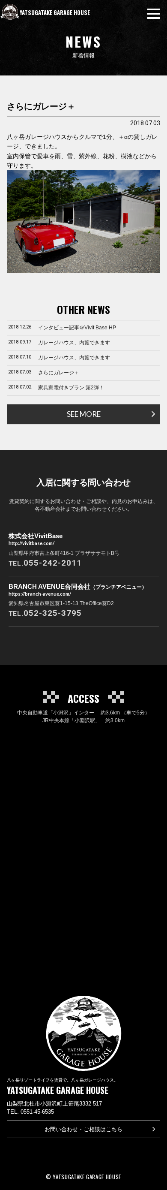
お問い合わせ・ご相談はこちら (83, 1129)
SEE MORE (84, 414)
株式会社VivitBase (36, 539)
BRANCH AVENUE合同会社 (78, 590)
